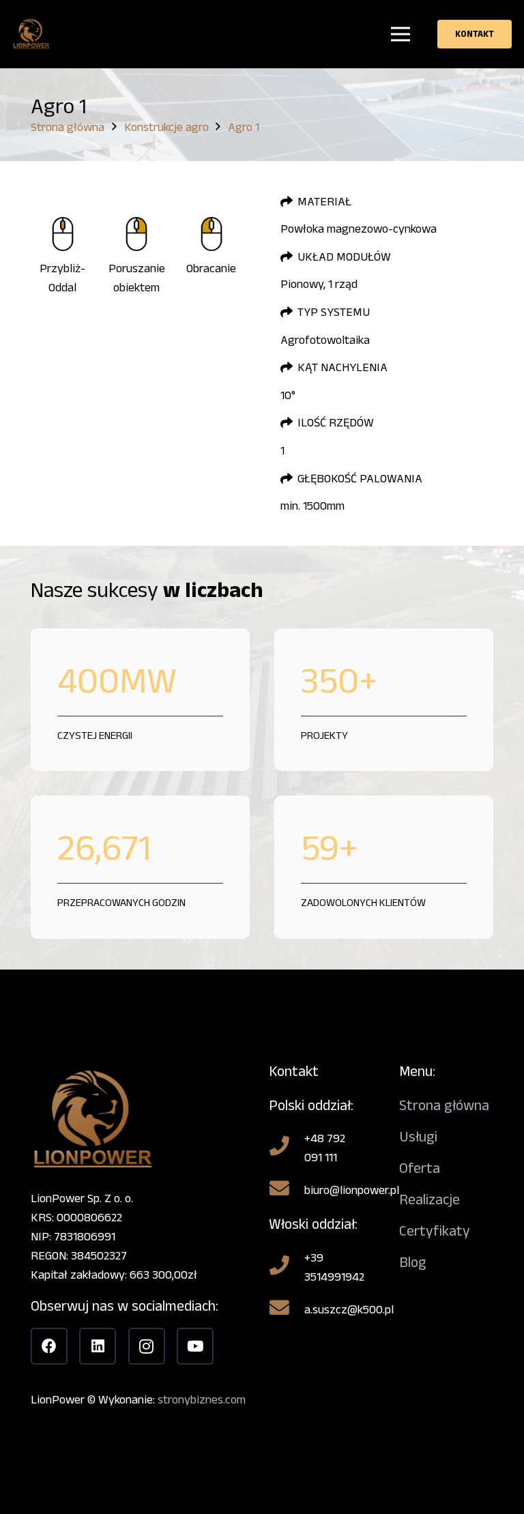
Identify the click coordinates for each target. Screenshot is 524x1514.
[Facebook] (49, 1346)
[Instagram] (146, 1346)
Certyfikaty (434, 1230)
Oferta (419, 1168)
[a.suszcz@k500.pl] (286, 1309)
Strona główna (444, 1105)
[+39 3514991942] (286, 1267)
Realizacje (429, 1199)
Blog (412, 1262)
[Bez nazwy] (31, 34)
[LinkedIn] (97, 1346)
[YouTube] (195, 1346)
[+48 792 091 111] (286, 1148)
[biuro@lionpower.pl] (286, 1190)
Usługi (418, 1136)
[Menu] (400, 34)
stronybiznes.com (202, 1399)
